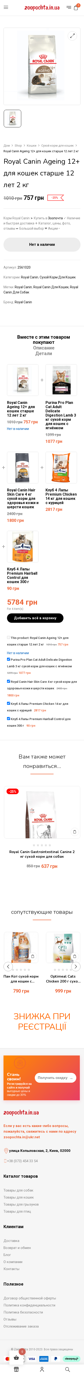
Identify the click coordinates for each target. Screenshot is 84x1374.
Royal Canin (29, 277)
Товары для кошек (19, 1197)
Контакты (11, 1269)
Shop (18, 145)
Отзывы (10, 1319)
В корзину (75, 832)
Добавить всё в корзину (35, 618)
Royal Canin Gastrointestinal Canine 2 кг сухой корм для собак (42, 854)
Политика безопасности (23, 1312)
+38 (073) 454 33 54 (22, 1161)
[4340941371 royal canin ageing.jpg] (12, 118)
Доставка (11, 1241)
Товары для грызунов (21, 1204)
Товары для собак (18, 1190)
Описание (43, 347)
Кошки (31, 145)
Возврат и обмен (17, 1248)
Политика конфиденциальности (29, 1305)
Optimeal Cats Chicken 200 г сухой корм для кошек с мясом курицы (63, 979)
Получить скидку (55, 1077)
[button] (76, 8)
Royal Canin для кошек (51, 287)
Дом (7, 145)
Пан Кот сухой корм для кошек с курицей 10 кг (21, 979)
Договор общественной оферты (30, 1298)
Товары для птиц (17, 1211)
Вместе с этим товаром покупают (43, 339)
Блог (7, 1255)
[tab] (43, 339)
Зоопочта (55, 218)
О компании (13, 1262)
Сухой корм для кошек (57, 145)
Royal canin (23, 287)
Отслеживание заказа (21, 1326)
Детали (43, 353)
